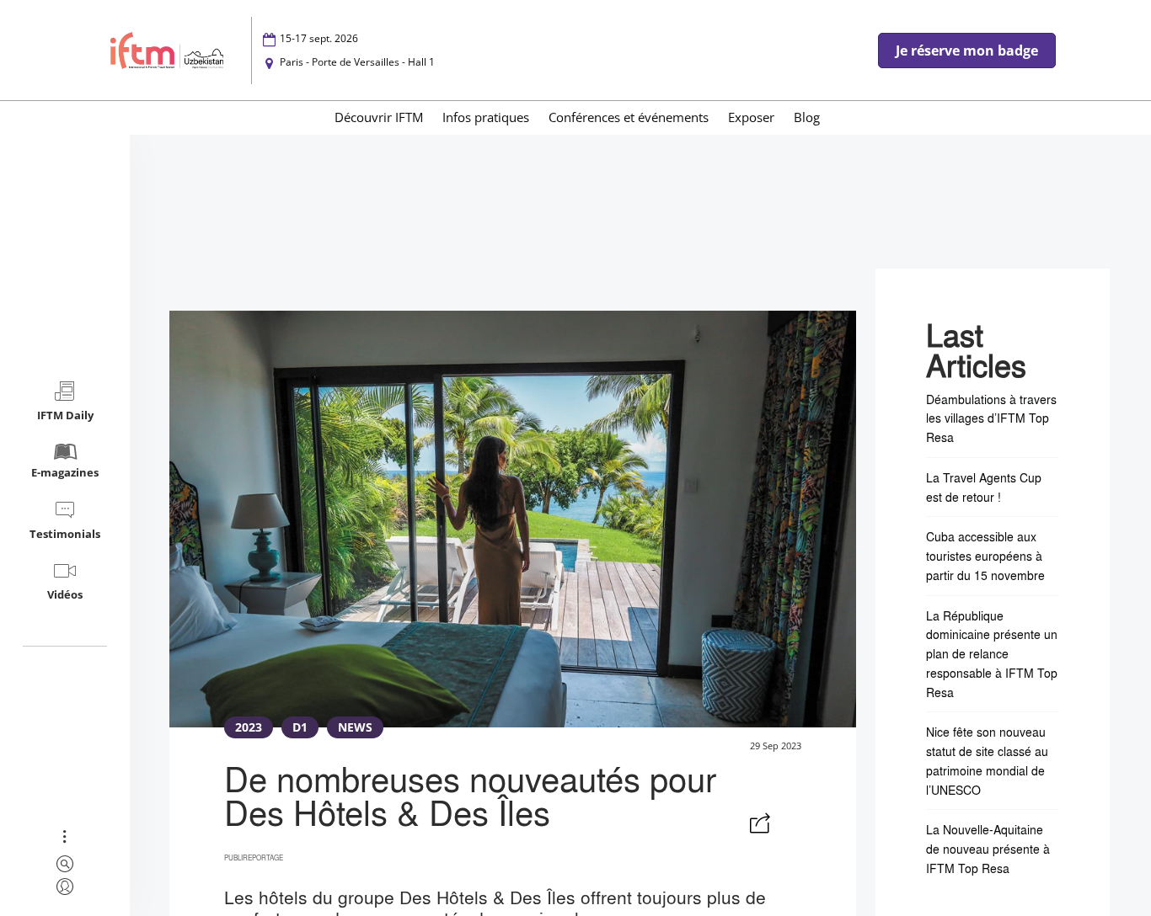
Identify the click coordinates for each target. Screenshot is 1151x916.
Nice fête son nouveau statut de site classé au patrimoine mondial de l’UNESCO (987, 760)
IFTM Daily (65, 415)
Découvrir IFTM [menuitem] (379, 117)
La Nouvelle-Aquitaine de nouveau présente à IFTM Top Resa (988, 848)
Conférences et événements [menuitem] (629, 117)
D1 (300, 727)
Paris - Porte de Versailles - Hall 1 (357, 62)
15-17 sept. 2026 (319, 38)
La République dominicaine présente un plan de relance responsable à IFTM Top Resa (991, 653)
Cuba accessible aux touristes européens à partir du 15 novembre (985, 555)
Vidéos (65, 594)
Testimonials (64, 533)
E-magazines (65, 472)
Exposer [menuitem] (751, 117)
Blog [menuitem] (807, 117)
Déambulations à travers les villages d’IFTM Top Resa (991, 418)
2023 (248, 727)
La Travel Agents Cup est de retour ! (983, 487)
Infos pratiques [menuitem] (485, 117)
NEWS (355, 727)
